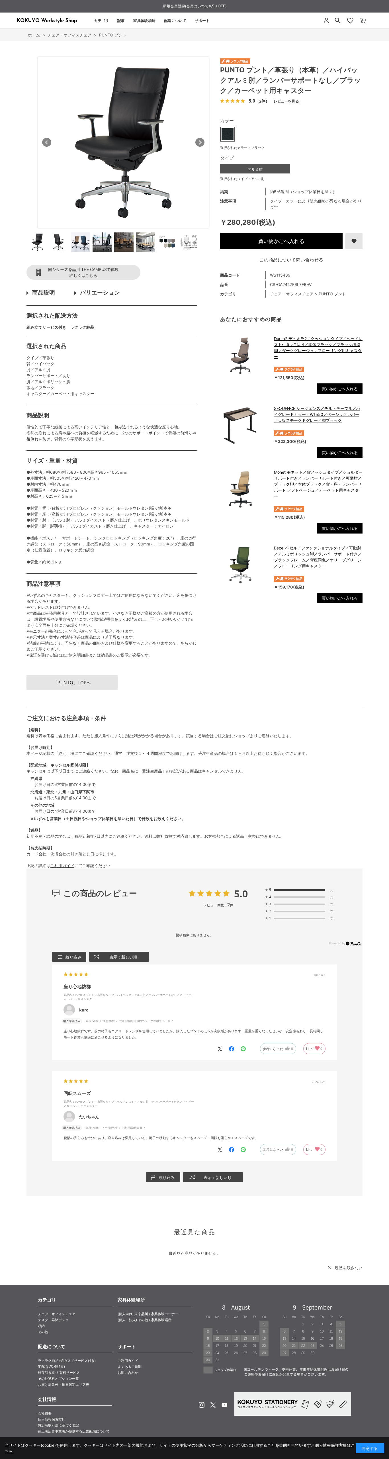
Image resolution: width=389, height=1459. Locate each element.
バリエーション (100, 292)
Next (199, 142)
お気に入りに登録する (354, 241)
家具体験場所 (144, 20)
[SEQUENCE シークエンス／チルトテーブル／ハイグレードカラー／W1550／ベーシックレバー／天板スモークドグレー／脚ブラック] (244, 425)
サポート (202, 20)
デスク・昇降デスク (53, 1320)
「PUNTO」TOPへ (72, 682)
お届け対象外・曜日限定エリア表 (63, 1384)
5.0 (241, 893)
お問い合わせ (128, 1372)
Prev (46, 142)
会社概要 (45, 1413)
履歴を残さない (349, 1267)
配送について (175, 20)
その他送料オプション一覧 (58, 1378)
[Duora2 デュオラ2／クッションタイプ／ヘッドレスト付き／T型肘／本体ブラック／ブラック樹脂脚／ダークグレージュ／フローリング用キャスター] (244, 356)
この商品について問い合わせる (291, 260)
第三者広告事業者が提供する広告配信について (74, 1431)
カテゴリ (101, 20)
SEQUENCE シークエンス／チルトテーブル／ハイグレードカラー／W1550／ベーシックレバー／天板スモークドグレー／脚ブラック (317, 414)
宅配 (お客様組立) (51, 1366)
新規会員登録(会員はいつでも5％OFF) (194, 6)
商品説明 (43, 292)
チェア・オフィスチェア (292, 293)
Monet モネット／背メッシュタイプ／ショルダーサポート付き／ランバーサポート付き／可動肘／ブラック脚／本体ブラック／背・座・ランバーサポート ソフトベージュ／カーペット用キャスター (318, 484)
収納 (41, 1326)
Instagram (201, 1405)
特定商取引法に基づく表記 (58, 1425)
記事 (121, 20)
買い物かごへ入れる (281, 241)
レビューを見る (286, 101)
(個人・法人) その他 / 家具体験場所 (144, 1320)
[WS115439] (37, 242)
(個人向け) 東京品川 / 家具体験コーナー (148, 1314)
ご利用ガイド (62, 865)
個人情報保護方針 (51, 1419)
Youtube (224, 1405)
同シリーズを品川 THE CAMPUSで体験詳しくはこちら (83, 272)
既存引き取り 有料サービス (59, 1372)
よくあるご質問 (130, 1366)
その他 (43, 1332)
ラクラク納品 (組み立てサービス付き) (67, 1360)
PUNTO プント (332, 293)
